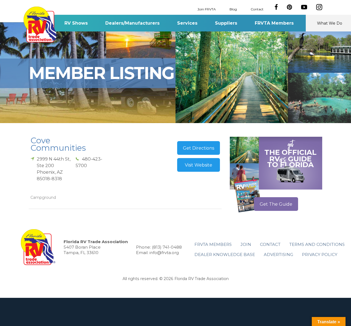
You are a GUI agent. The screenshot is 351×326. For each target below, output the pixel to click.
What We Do (329, 23)
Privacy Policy (319, 254)
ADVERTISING (278, 254)
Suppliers (226, 23)
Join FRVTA (206, 9)
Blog (233, 9)
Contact (257, 9)
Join (245, 244)
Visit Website (198, 165)
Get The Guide (276, 204)
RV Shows (76, 23)
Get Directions (198, 148)
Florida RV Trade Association (40, 24)
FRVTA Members (274, 23)
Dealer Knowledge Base (224, 254)
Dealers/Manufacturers (132, 23)
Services (187, 23)
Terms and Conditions (317, 244)
